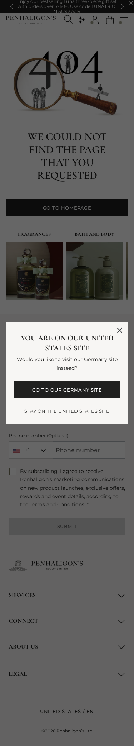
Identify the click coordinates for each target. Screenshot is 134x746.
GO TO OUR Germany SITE (67, 390)
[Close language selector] (119, 330)
